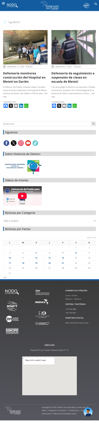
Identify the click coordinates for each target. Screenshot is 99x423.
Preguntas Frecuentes (57, 410)
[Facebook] (6, 143)
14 (63, 258)
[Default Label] (28, 143)
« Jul (4, 277)
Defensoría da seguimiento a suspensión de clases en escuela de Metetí (72, 77)
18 (23, 263)
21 (63, 263)
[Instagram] (21, 143)
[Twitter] (13, 143)
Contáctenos (73, 410)
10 (10, 258)
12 (36, 258)
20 (49, 263)
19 (36, 263)
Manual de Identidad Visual (64, 413)
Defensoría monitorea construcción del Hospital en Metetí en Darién (24, 77)
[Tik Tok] (35, 143)
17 (10, 263)
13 (49, 258)
